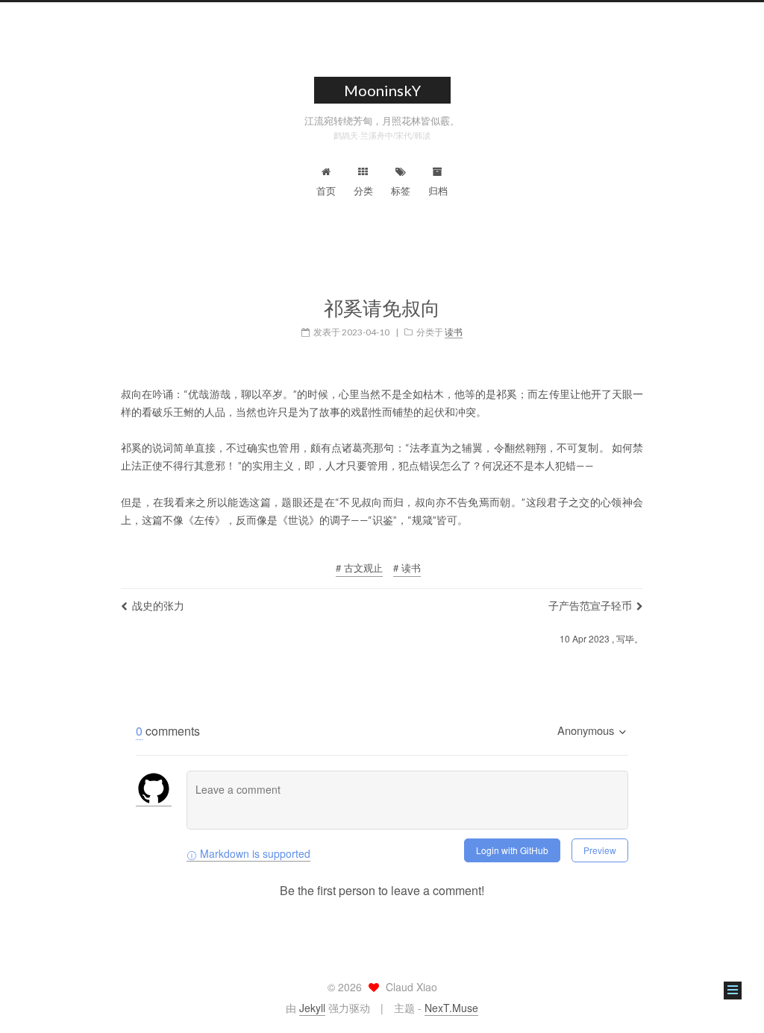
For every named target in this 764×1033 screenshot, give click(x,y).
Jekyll (312, 1007)
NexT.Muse (451, 1007)
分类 (363, 190)
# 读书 (407, 567)
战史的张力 (158, 605)
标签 (400, 190)
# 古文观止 (359, 567)
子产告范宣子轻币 (590, 605)
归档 (438, 190)
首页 (326, 190)
